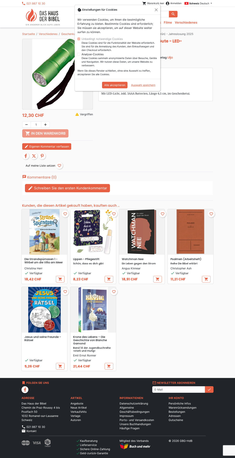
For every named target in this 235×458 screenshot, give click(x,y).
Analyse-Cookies (93, 54)
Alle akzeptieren (114, 85)
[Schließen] (156, 10)
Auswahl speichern (143, 85)
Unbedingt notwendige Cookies (102, 39)
